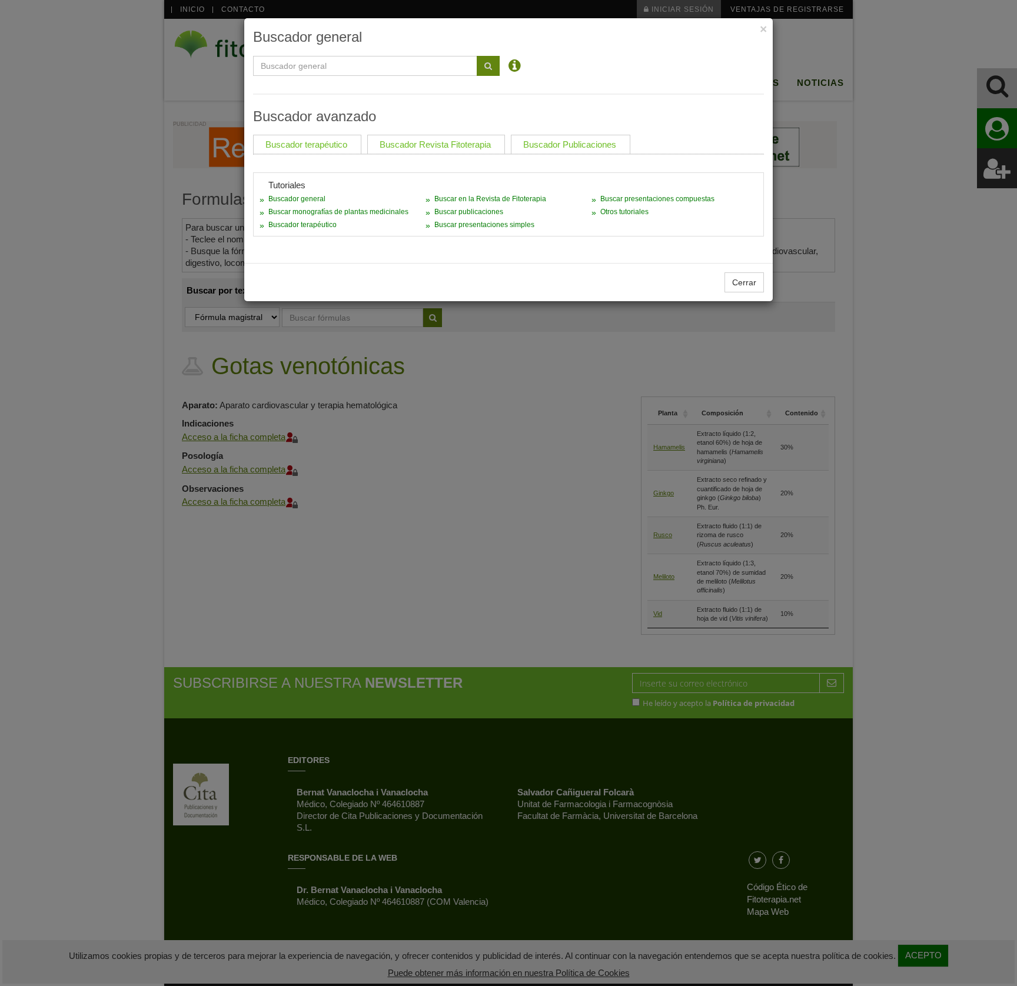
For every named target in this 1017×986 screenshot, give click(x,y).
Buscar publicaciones (468, 212)
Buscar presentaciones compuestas (657, 199)
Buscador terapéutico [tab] (306, 144)
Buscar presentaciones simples (484, 225)
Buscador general (296, 199)
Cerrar (744, 282)
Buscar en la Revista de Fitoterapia (490, 199)
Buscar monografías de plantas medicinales (338, 212)
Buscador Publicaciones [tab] (569, 144)
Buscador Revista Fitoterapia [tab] (435, 144)
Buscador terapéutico (302, 225)
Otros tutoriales (624, 212)
